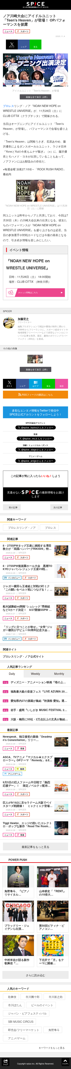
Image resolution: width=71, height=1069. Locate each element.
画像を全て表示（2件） (37, 96)
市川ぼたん (15, 1005)
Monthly (59, 674)
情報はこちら (32, 292)
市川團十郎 (32, 997)
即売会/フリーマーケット (23, 1030)
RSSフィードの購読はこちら (37, 394)
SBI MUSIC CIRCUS (20, 1022)
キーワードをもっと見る (52, 1047)
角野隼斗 (54, 1030)
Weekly (35, 674)
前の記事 (13, 507)
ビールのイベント (42, 1005)
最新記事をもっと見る (35, 847)
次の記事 (58, 507)
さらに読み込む (35, 975)
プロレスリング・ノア (22, 527)
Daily (12, 674)
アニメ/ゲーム (16, 1038)
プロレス (8, 106)
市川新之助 (56, 997)
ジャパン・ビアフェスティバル (27, 1013)
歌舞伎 (12, 997)
